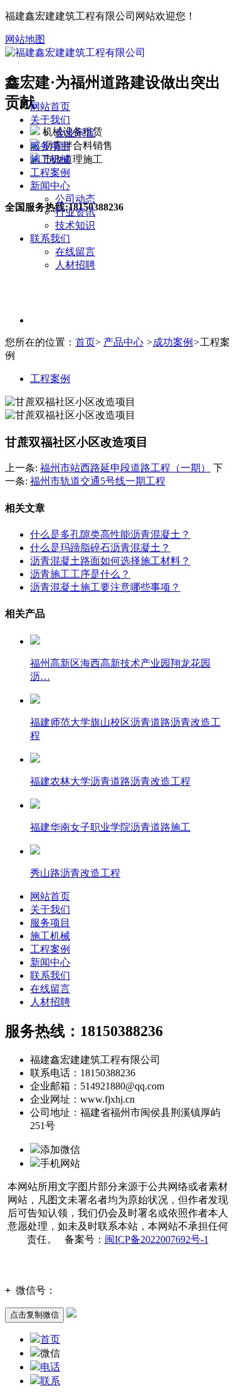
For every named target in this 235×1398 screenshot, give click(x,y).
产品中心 (123, 342)
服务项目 (50, 146)
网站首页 (50, 106)
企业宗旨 (75, 133)
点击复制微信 (34, 1314)
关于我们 (50, 119)
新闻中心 (50, 185)
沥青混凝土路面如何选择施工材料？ (110, 560)
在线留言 (75, 251)
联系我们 (50, 238)
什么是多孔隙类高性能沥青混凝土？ (110, 534)
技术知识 (75, 225)
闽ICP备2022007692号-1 (157, 1239)
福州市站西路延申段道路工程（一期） (125, 467)
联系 (50, 1380)
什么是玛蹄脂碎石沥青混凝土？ (100, 547)
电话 (50, 1367)
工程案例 (50, 172)
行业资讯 (75, 212)
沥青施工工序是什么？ (80, 574)
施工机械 (50, 159)
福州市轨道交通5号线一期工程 (97, 481)
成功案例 (173, 342)
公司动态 (75, 199)
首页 (85, 342)
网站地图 (25, 39)
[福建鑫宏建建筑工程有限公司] (75, 51)
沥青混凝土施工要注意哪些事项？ (105, 587)
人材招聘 (75, 264)
